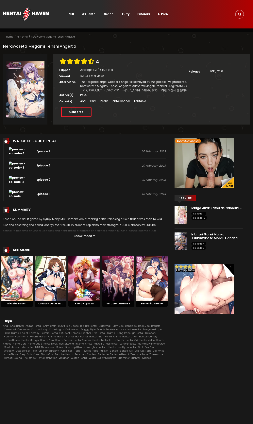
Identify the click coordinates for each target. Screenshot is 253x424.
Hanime (8, 336)
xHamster (123, 358)
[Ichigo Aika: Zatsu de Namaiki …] (181, 215)
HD (76, 336)
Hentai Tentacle (102, 340)
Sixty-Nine (33, 354)
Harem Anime (47, 336)
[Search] (239, 14)
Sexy (22, 354)
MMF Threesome (44, 347)
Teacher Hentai (64, 354)
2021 (220, 71)
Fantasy (34, 333)
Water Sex (95, 358)
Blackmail (105, 326)
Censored (76, 112)
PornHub (37, 350)
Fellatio (45, 333)
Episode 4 (198, 243)
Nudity (122, 347)
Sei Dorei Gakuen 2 (118, 303)
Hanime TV (21, 336)
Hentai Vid (132, 340)
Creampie (23, 329)
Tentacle (140, 101)
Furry (125, 14)
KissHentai (112, 343)
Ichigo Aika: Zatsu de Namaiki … (216, 208)
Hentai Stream (82, 340)
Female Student (60, 333)
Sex (137, 350)
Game (111, 333)
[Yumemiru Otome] (152, 278)
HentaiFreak (50, 343)
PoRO (84, 95)
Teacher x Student (85, 354)
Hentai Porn (47, 340)
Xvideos (146, 358)
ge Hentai (137, 333)
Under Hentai (37, 358)
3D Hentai (89, 14)
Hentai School (120, 101)
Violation (64, 358)
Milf (71, 14)
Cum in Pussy (39, 329)
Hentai (84, 336)
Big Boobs (72, 326)
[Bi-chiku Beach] (17, 278)
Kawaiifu (99, 343)
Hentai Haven (12, 340)
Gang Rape (123, 333)
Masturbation (12, 347)
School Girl (126, 350)
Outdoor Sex (23, 350)
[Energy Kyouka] (84, 278)
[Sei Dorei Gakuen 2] (118, 278)
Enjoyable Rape (152, 329)
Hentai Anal (96, 336)
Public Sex (66, 350)
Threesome (156, 354)
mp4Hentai (78, 347)
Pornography (51, 350)
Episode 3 (198, 247)
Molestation (63, 347)
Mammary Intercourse (151, 343)
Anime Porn (50, 326)
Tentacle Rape (139, 354)
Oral (140, 347)
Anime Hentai (33, 326)
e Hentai (126, 329)
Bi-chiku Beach (16, 303)
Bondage (131, 326)
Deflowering (72, 329)
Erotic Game (11, 333)
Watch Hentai (79, 358)
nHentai (111, 347)
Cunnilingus (56, 329)
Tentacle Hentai (119, 354)
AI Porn (163, 14)
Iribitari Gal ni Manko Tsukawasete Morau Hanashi (215, 236)
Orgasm (9, 350)
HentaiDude (35, 343)
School (109, 14)
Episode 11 (198, 213)
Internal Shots (84, 343)
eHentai (136, 329)
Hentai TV (118, 340)
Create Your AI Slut (50, 303)
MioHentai (28, 347)
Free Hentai (99, 333)
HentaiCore (19, 343)
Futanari (143, 14)
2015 (212, 71)
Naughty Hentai (96, 347)
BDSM (92, 101)
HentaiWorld (66, 343)
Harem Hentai (65, 336)
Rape (77, 350)
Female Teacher (81, 333)
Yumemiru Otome (152, 303)
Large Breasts (128, 343)
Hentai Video (147, 340)
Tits (26, 358)
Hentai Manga (30, 340)
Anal (83, 101)
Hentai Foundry (148, 336)
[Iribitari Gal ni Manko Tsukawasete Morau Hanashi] (181, 241)
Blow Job (118, 326)
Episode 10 (199, 217)
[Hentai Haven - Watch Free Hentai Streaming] (26, 14)
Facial (24, 333)
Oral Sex (149, 347)
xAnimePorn (109, 358)
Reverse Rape (90, 350)
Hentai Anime (113, 336)
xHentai (135, 358)
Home (9, 36)
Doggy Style (88, 329)
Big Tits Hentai (88, 326)
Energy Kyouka (84, 303)
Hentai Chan (130, 336)
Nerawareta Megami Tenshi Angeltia (53, 36)
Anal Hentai (17, 326)
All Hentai (22, 36)
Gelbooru (150, 333)
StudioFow (47, 354)
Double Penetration (108, 329)
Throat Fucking (13, 358)
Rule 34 (104, 350)
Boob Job (144, 326)
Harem (103, 101)
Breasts (155, 326)
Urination (51, 358)
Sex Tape (145, 350)
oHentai (131, 347)
